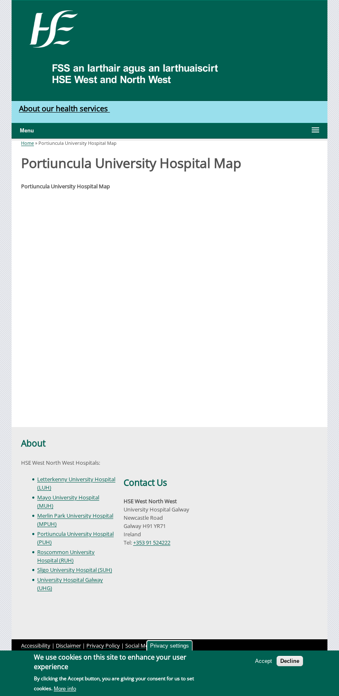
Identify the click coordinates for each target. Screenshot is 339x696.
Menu (27, 130)
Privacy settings (169, 646)
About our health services (64, 108)
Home (27, 143)
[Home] (50, 28)
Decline (289, 661)
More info (65, 689)
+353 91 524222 (151, 542)
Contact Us (145, 482)
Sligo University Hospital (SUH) (74, 570)
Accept (263, 661)
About (33, 443)
